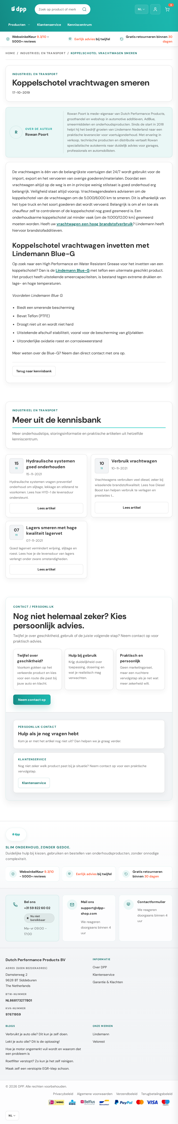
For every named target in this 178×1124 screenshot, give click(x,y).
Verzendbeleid (126, 1094)
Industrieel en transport (43, 53)
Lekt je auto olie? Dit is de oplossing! (33, 1041)
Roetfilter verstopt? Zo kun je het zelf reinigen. (40, 1061)
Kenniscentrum (79, 25)
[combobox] (62, 9)
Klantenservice (49, 25)
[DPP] (19, 9)
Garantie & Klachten (108, 982)
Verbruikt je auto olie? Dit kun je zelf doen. (37, 1034)
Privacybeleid (63, 1094)
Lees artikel (46, 508)
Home (10, 53)
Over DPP (100, 967)
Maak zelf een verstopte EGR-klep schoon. (37, 1068)
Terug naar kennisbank (34, 371)
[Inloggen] (155, 9)
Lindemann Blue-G (72, 270)
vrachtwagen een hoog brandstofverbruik (95, 223)
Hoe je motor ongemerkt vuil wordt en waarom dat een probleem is (43, 1051)
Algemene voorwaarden (94, 1094)
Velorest (99, 1041)
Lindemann (101, 1034)
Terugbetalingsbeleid (156, 1094)
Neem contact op (32, 700)
